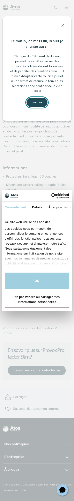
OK (37, 280)
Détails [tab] (37, 207)
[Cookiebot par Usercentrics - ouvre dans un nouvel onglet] (52, 195)
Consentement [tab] (15, 207)
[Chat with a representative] (62, 490)
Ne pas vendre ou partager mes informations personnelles (37, 299)
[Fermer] (63, 25)
